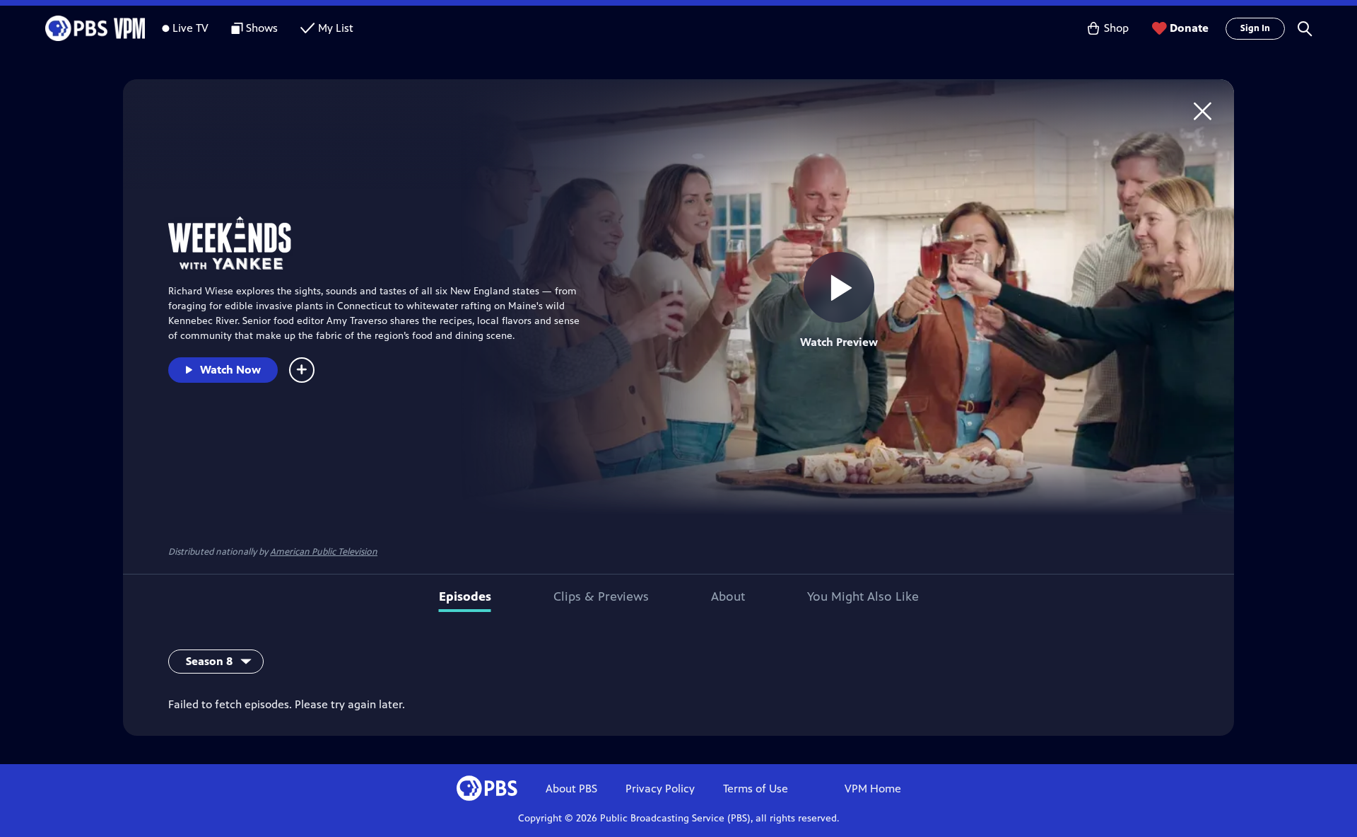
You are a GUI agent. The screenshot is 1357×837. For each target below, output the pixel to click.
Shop (1116, 28)
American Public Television (323, 552)
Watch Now (230, 369)
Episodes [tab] (465, 596)
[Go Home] (1202, 111)
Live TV (190, 28)
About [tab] (728, 596)
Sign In (1255, 28)
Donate (1189, 28)
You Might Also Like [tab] (863, 596)
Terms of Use (755, 788)
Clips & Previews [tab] (601, 596)
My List (335, 28)
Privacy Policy (660, 788)
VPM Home (873, 788)
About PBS (571, 788)
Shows (262, 28)
